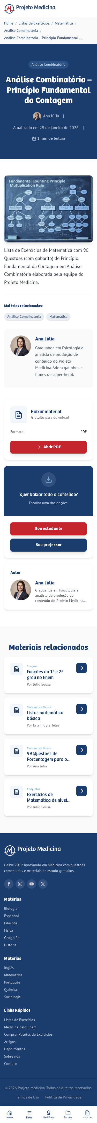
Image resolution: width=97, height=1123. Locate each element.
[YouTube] (31, 884)
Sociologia (12, 997)
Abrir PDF (52, 447)
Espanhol (11, 916)
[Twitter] (43, 884)
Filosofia (11, 923)
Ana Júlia (45, 339)
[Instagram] (20, 884)
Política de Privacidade (63, 1097)
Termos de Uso (27, 1097)
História (10, 945)
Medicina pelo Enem (20, 1027)
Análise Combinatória (21, 30)
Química (10, 989)
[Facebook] (8, 884)
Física (8, 930)
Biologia (10, 908)
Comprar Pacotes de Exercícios (28, 1034)
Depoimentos (14, 1049)
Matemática (64, 23)
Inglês (9, 968)
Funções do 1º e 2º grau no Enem (45, 674)
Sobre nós (12, 1056)
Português (12, 982)
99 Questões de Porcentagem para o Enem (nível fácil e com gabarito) (47, 762)
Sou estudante (48, 529)
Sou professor (49, 545)
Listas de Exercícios (34, 23)
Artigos (10, 1042)
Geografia (11, 938)
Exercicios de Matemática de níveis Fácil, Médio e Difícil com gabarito (48, 803)
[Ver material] (81, 668)
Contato (10, 1063)
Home (8, 23)
